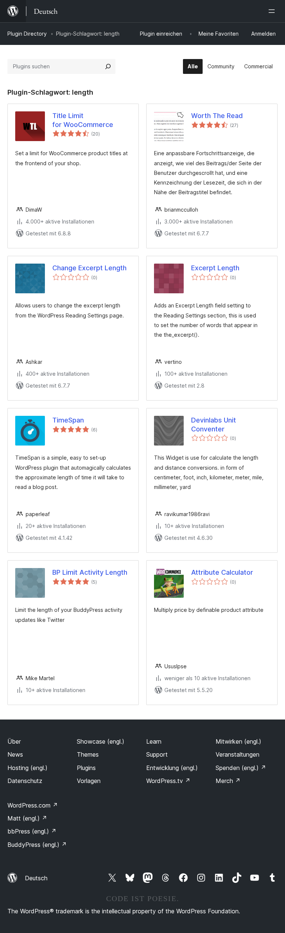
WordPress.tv (168, 780)
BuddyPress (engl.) (37, 844)
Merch (228, 780)
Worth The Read (217, 116)
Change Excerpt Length (89, 268)
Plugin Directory (27, 33)
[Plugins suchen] (108, 66)
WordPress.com (32, 805)
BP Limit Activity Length (89, 572)
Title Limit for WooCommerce (82, 120)
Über (14, 741)
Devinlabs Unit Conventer (213, 424)
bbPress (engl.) (31, 831)
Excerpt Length (215, 268)
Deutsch (36, 878)
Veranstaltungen (237, 754)
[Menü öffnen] (273, 11)
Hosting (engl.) (27, 767)
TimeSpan (68, 420)
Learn (153, 741)
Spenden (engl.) (241, 767)
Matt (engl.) (27, 818)
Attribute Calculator (222, 572)
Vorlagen (89, 780)
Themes (88, 754)
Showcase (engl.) (100, 741)
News (15, 754)
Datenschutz (24, 780)
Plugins (86, 767)
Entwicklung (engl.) (172, 767)
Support (157, 754)
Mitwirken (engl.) (238, 741)
